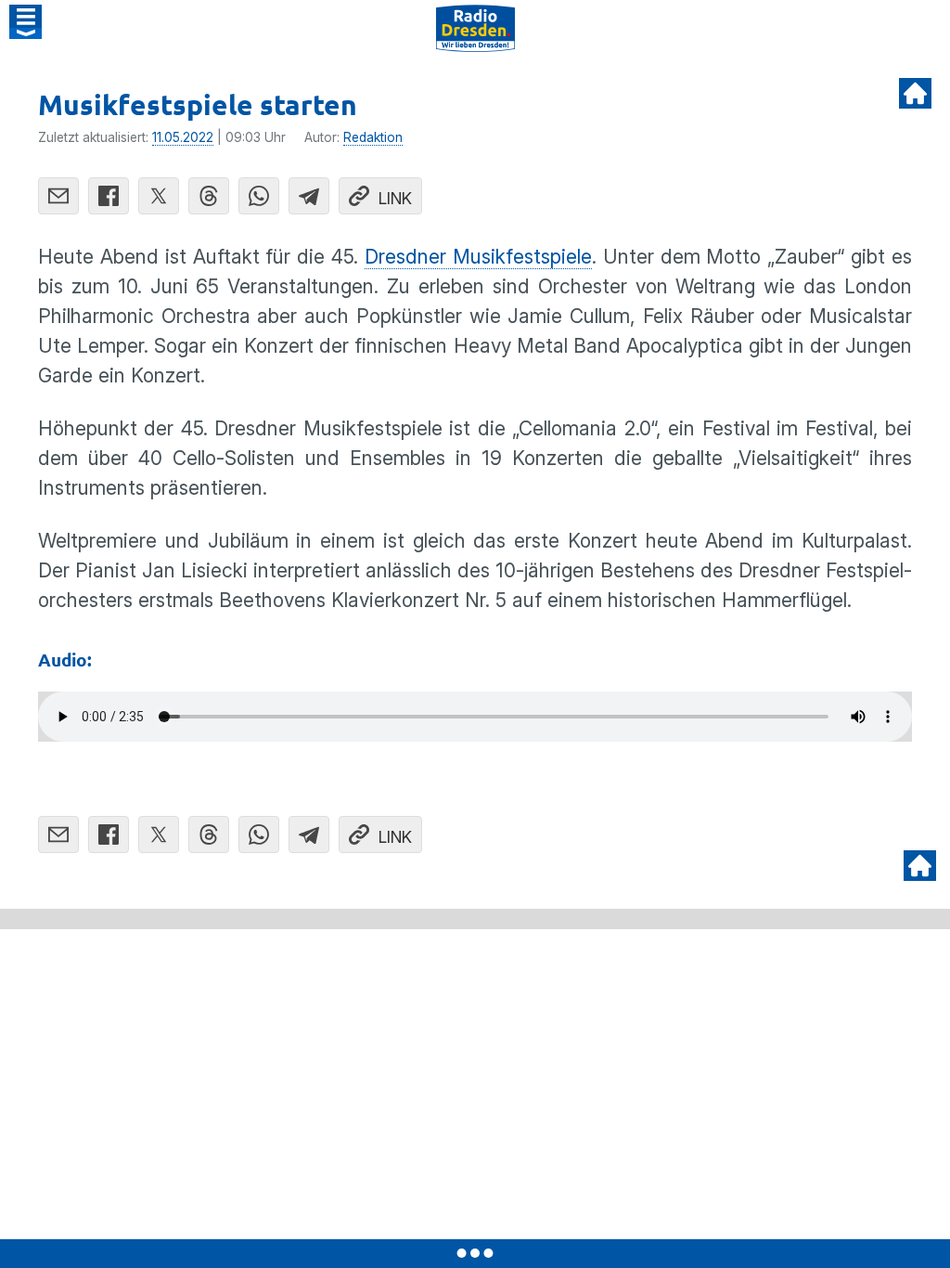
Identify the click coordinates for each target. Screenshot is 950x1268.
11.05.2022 (182, 137)
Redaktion (373, 137)
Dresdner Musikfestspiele (478, 256)
